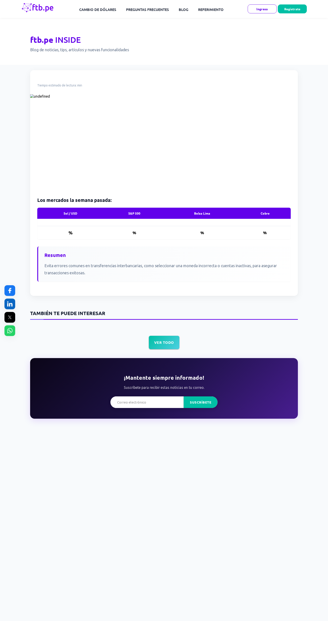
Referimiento (211, 9)
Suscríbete (200, 402)
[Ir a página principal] (38, 9)
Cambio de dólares (97, 9)
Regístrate (292, 9)
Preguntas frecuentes (147, 9)
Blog (183, 9)
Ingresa (262, 9)
